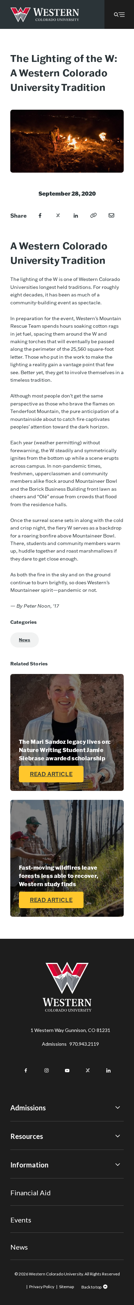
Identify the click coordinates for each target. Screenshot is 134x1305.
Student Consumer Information (44, 1218)
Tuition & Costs (27, 1152)
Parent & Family (27, 1228)
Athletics (20, 1247)
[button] (119, 14)
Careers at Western (31, 1237)
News (24, 639)
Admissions (70, 1044)
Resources (26, 1136)
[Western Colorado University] (67, 1010)
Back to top (91, 1287)
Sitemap (66, 1286)
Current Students (29, 1190)
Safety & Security (29, 1199)
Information (29, 1165)
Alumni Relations (28, 1209)
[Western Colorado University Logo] (44, 14)
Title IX (18, 1181)
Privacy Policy (41, 1286)
